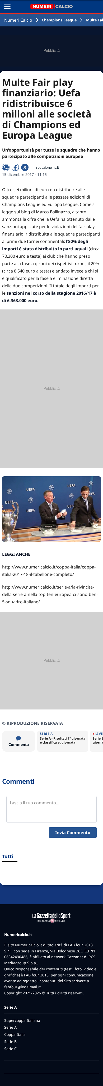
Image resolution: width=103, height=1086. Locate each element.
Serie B (10, 1041)
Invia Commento (72, 832)
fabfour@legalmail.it (22, 986)
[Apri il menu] (7, 6)
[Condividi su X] (25, 167)
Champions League (59, 19)
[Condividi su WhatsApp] (6, 167)
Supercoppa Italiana (22, 1020)
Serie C (10, 1048)
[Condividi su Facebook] (15, 167)
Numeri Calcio (18, 20)
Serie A (10, 1027)
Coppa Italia (15, 1034)
